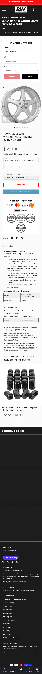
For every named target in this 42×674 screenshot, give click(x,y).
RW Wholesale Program (11, 638)
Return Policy (7, 606)
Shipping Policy (8, 617)
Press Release (7, 634)
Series (6, 66)
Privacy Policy (8, 613)
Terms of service (9, 620)
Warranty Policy (8, 603)
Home (3, 28)
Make (6, 48)
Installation (7, 624)
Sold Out (21, 185)
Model (6, 57)
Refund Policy (7, 610)
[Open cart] (38, 9)
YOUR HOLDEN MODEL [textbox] (20, 174)
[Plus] (19, 166)
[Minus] (7, 166)
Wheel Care (7, 627)
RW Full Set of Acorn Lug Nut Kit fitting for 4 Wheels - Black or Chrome (19, 409)
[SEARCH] (32, 9)
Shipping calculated (21, 154)
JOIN (35, 653)
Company (6, 631)
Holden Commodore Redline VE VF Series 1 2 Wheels (21, 33)
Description (8, 246)
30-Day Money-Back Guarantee (14, 599)
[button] (5, 9)
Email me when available (21, 192)
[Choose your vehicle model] (19, 174)
